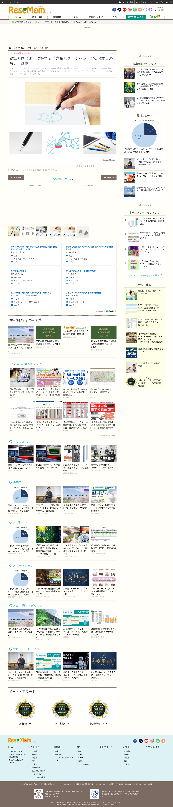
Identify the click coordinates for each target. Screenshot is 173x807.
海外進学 (58, 754)
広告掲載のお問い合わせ (49, 784)
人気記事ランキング (22, 22)
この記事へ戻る (62, 179)
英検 (79, 751)
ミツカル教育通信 (38, 777)
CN (162, 10)
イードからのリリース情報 (105, 784)
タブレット (20, 522)
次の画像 (107, 177)
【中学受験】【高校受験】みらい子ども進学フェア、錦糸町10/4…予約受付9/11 (48, 392)
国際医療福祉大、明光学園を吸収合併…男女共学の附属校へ (22, 392)
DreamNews (129, 784)
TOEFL (80, 758)
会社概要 (76, 784)
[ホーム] (10, 48)
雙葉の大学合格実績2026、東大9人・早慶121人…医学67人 (48, 425)
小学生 (17, 482)
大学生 (34, 764)
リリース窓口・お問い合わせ (28, 784)
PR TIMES (119, 784)
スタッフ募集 (147, 784)
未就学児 (35, 751)
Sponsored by (100, 311)
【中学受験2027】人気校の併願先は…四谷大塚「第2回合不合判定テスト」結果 (75, 425)
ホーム (18, 17)
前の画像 (17, 177)
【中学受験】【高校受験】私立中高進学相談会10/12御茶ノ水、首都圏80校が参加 (102, 425)
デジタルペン (22, 441)
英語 (76, 17)
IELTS (80, 761)
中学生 (34, 758)
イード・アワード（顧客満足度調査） (54, 22)
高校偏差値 (36, 767)
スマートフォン (23, 565)
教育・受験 (37, 17)
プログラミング (96, 17)
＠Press (138, 784)
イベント (116, 17)
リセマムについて (65, 784)
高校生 (34, 761)
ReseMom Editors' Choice (87, 22)
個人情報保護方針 (88, 784)
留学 (56, 751)
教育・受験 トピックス (28, 605)
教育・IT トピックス (26, 649)
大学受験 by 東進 (135, 17)
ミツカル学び (37, 774)
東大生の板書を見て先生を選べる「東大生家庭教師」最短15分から (75, 392)
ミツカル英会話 (83, 764)
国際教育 (57, 17)
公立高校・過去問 (38, 771)
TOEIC (80, 754)
